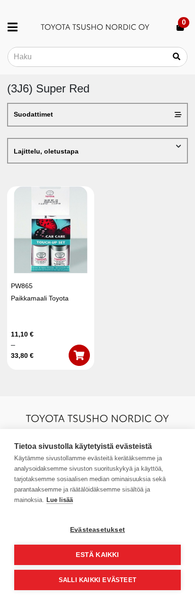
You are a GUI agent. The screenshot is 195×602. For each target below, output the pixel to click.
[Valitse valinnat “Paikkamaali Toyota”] (79, 355)
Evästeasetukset (97, 529)
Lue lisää (59, 499)
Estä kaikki (97, 554)
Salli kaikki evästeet (97, 580)
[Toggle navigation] (16, 27)
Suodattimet (33, 114)
